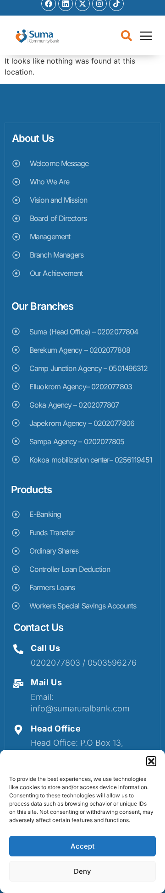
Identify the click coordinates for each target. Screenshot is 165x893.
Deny (82, 871)
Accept (83, 846)
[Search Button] (126, 36)
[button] (151, 761)
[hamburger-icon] (146, 37)
